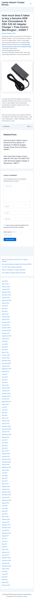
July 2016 (4, 571)
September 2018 (6, 500)
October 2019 (5, 464)
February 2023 (6, 355)
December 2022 (6, 360)
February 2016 (6, 585)
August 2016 (5, 568)
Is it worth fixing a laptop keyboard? (12, 267)
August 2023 (5, 338)
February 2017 (6, 552)
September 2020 (6, 434)
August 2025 (5, 303)
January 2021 (5, 423)
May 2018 (4, 511)
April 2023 (5, 349)
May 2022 (5, 380)
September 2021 (6, 401)
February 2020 (6, 453)
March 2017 (5, 549)
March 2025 (5, 314)
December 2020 (6, 426)
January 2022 (6, 390)
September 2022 (6, 369)
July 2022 (4, 374)
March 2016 (5, 582)
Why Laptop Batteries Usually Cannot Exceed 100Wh (17, 264)
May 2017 (4, 544)
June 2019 (5, 475)
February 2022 (6, 388)
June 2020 (5, 443)
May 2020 (5, 445)
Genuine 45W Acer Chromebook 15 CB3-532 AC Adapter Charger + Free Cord (16, 46)
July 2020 (4, 440)
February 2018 (6, 519)
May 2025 (5, 308)
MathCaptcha (10, 234)
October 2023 (6, 333)
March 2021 (5, 418)
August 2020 (5, 437)
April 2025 (5, 311)
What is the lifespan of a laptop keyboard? (13, 270)
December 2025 (6, 292)
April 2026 (5, 281)
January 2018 (5, 522)
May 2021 (4, 412)
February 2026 (6, 286)
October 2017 (5, 530)
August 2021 (5, 404)
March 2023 (5, 352)
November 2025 (6, 295)
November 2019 (6, 462)
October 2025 (6, 297)
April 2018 (4, 514)
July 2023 (4, 341)
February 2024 (6, 322)
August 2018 (5, 503)
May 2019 (4, 478)
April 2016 (4, 579)
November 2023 (6, 330)
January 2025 (6, 319)
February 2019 (6, 486)
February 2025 (6, 317)
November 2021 (6, 396)
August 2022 (5, 371)
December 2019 (6, 459)
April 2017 (4, 547)
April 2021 (4, 415)
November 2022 (6, 363)
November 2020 (6, 429)
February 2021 (6, 421)
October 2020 (6, 432)
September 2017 (6, 533)
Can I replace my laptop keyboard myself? (13, 272)
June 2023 (5, 344)
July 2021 (4, 407)
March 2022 (5, 385)
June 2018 (5, 508)
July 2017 (4, 538)
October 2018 (5, 497)
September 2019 (6, 467)
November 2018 (6, 494)
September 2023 (6, 336)
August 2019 (5, 470)
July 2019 (4, 473)
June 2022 (5, 377)
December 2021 (6, 393)
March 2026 (5, 284)
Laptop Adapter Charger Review (13, 3)
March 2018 (5, 516)
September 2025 (6, 300)
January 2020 (6, 456)
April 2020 (5, 448)
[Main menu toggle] (30, 3)
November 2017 (6, 527)
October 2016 (5, 563)
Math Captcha (7, 232)
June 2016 (5, 574)
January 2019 (5, 489)
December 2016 (6, 557)
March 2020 (5, 451)
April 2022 (5, 382)
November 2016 (6, 560)
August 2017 (5, 536)
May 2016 (4, 577)
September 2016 (6, 566)
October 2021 (5, 399)
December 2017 (6, 525)
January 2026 (6, 289)
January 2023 (6, 358)
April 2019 (4, 481)
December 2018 (6, 492)
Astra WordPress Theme (20, 596)
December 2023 (6, 327)
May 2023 (5, 347)
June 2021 (5, 410)
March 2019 (5, 484)
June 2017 (5, 541)
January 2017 (5, 555)
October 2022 (6, 366)
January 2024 (6, 325)
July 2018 (4, 505)
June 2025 (5, 306)
